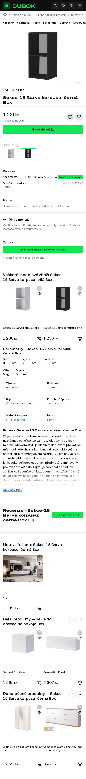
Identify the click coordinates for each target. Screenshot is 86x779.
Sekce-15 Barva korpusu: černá (62, 327)
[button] (72, 620)
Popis (36, 22)
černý (50, 419)
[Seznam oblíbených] (63, 5)
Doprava (65, 22)
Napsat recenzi (67, 515)
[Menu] (6, 5)
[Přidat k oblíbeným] (79, 117)
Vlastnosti (23, 22)
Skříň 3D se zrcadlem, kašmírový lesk (22, 748)
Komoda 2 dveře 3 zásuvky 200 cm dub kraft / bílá (62, 748)
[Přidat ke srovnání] (70, 117)
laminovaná (54, 403)
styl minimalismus (21, 403)
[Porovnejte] (71, 5)
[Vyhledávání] (55, 5)
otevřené (52, 387)
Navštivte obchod (70, 177)
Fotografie (49, 22)
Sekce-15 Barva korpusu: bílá (21, 327)
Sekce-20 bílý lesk (14, 672)
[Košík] (79, 5)
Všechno (8, 22)
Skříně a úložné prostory (51, 15)
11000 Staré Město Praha (41, 177)
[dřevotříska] (7, 420)
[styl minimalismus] (7, 403)
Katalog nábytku (22, 15)
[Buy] (39, 339)
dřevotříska (18, 419)
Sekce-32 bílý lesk (54, 672)
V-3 (5, 597)
